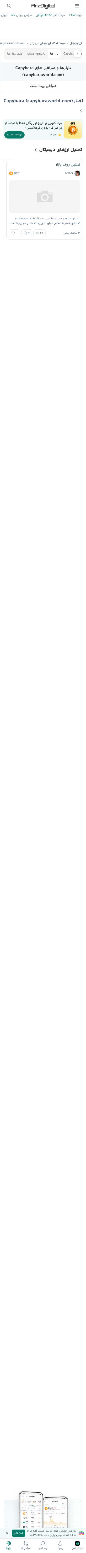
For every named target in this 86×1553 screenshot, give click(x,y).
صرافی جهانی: (23, 15)
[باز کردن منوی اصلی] (77, 5)
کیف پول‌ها (14, 53)
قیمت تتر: (58, 15)
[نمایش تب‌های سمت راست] (77, 54)
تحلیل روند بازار (68, 165)
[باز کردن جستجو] (9, 5)
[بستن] (7, 1533)
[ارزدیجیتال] (43, 6)
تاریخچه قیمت (36, 53)
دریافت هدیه (14, 135)
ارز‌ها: (78, 15)
